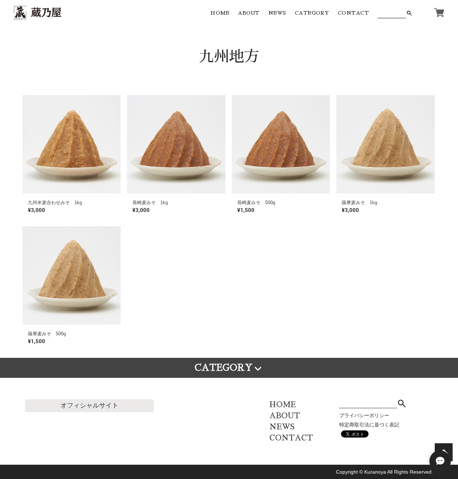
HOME (219, 12)
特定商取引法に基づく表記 (369, 425)
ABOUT (249, 12)
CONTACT (353, 12)
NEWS (277, 12)
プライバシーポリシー (364, 415)
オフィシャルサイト (89, 405)
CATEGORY (312, 12)
